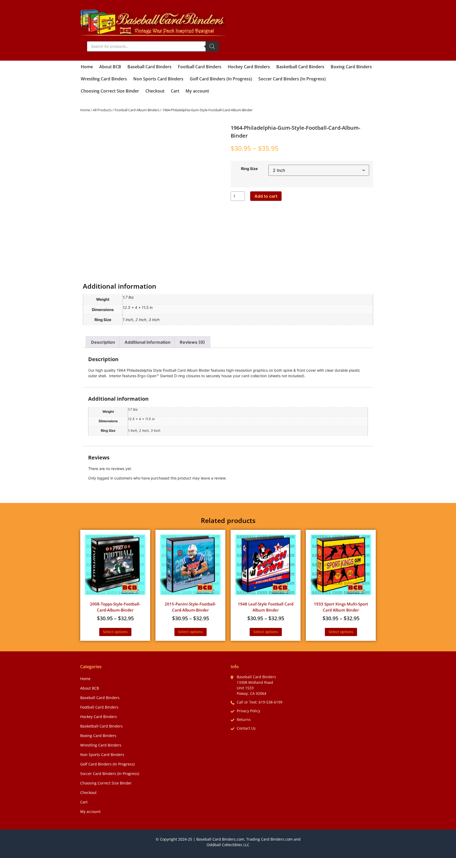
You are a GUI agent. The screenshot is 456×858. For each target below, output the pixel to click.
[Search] (212, 46)
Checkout (154, 91)
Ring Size (249, 169)
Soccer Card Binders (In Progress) (292, 79)
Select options (115, 631)
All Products (102, 110)
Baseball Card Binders (149, 67)
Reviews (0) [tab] (192, 342)
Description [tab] (103, 342)
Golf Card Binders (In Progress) (221, 79)
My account (197, 91)
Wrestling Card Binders (104, 79)
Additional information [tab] (147, 342)
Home (87, 67)
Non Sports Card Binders (158, 79)
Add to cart (265, 196)
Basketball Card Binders (300, 67)
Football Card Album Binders (137, 110)
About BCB (110, 67)
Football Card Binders (199, 67)
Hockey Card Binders (249, 67)
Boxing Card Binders (351, 67)
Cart (175, 91)
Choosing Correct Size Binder (110, 91)
